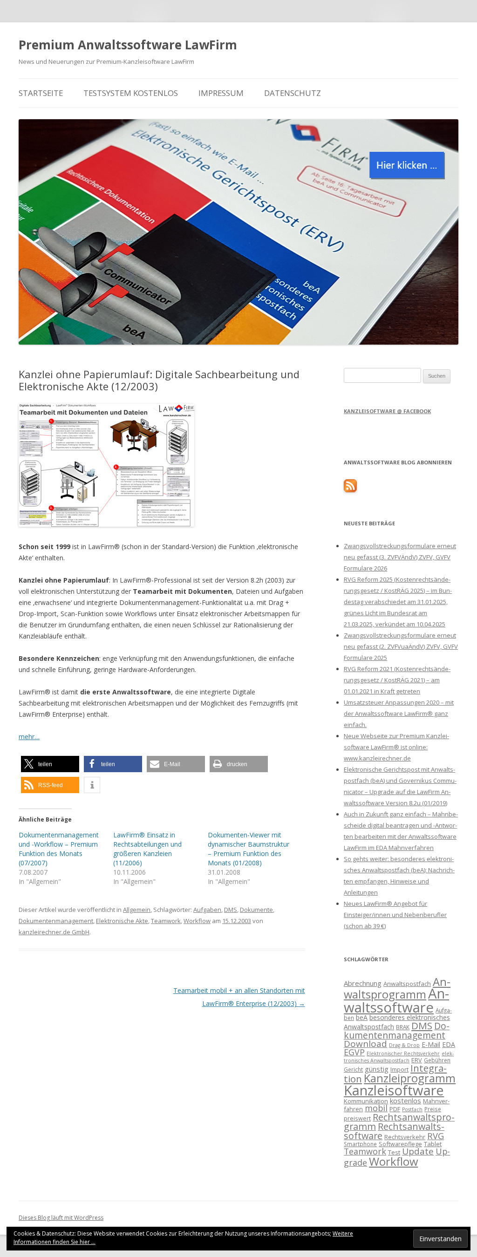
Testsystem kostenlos (130, 93)
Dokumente (256, 909)
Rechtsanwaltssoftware (394, 1131)
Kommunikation (366, 1101)
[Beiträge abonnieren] (350, 490)
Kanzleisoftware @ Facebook (387, 411)
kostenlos (405, 1100)
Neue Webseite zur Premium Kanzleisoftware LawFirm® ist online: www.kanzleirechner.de (396, 747)
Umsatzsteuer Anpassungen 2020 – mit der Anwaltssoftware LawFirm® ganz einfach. (399, 713)
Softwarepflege (400, 1144)
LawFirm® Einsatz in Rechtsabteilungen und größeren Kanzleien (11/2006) (147, 848)
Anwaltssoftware (396, 1000)
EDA (448, 1044)
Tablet (433, 1144)
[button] (50, 764)
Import (399, 1069)
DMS (230, 909)
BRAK (402, 1027)
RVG (435, 1135)
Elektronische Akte (122, 921)
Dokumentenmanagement (56, 921)
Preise (432, 1109)
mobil (376, 1108)
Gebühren (437, 1060)
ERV (416, 1060)
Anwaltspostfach (407, 983)
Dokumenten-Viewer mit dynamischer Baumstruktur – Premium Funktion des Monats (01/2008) (248, 848)
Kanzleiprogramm (410, 1078)
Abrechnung (363, 983)
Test (394, 1152)
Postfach (412, 1109)
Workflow (197, 921)
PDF (394, 1109)
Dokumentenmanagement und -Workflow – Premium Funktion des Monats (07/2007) (59, 848)
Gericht (353, 1069)
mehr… (29, 736)
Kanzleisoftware (394, 1090)
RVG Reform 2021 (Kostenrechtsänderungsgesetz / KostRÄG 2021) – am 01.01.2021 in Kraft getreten (397, 680)
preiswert (357, 1118)
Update (418, 1151)
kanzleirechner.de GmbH (54, 932)
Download (365, 1044)
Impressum (221, 93)
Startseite (41, 93)
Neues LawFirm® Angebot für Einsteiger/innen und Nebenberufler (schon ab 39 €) (395, 914)
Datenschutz (292, 93)
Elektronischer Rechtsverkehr (403, 1053)
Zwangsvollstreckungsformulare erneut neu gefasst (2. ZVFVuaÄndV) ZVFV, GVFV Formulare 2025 (401, 646)
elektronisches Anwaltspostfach (399, 1057)
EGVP (354, 1052)
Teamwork (166, 921)
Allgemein (136, 909)
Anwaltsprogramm (397, 988)
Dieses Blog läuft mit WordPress (61, 1218)
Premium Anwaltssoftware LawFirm (128, 44)
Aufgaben (207, 909)
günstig (376, 1069)
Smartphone (360, 1144)
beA (362, 1017)
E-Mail (431, 1044)
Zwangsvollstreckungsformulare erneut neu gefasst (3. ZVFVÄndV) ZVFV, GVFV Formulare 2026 (400, 557)
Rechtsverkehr (404, 1137)
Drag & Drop (404, 1045)
